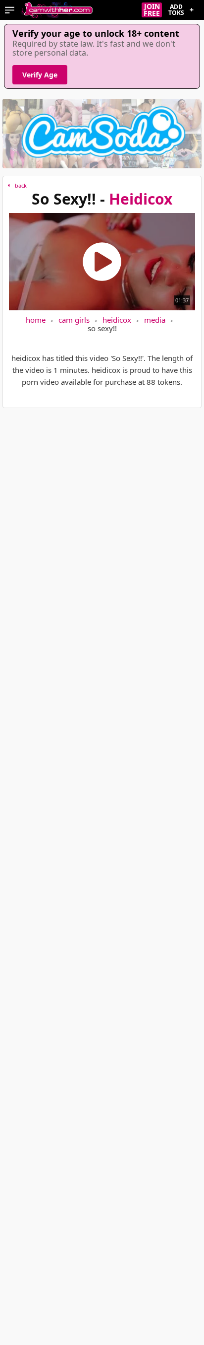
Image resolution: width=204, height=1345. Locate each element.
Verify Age (39, 74)
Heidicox (140, 199)
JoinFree (152, 9)
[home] (57, 10)
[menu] (9, 9)
